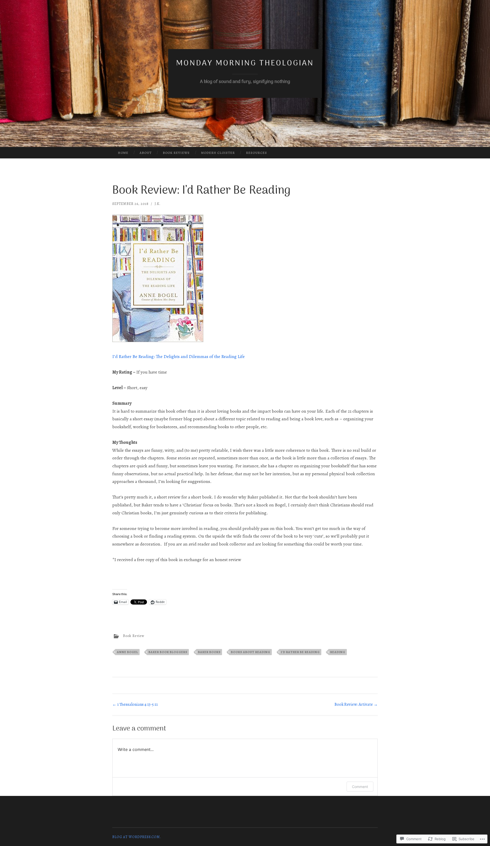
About (146, 152)
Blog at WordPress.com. (136, 837)
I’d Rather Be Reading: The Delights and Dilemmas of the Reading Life (178, 356)
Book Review (133, 636)
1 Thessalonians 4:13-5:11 (135, 704)
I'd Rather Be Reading (300, 652)
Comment (360, 786)
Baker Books (209, 652)
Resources (256, 152)
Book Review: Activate (356, 704)
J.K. (158, 203)
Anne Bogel (127, 652)
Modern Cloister (218, 152)
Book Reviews (176, 152)
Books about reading (250, 652)
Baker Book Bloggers (168, 652)
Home (123, 152)
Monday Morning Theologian (245, 63)
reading (337, 652)
